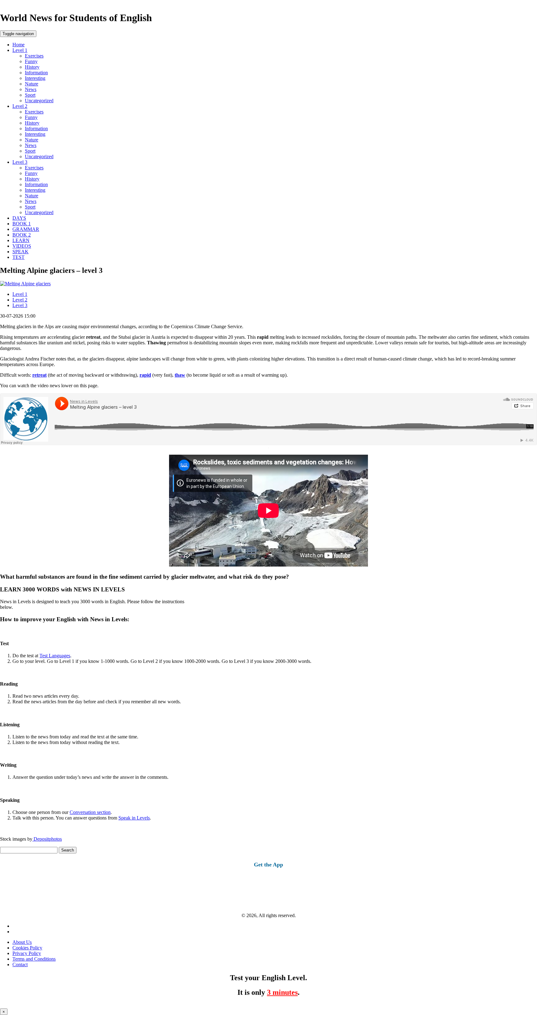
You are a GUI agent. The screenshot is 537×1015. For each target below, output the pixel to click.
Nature (31, 83)
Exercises (34, 55)
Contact (20, 964)
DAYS (19, 218)
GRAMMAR (25, 229)
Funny (31, 61)
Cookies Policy (27, 947)
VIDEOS (21, 246)
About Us (22, 942)
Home (18, 44)
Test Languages (54, 655)
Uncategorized (39, 100)
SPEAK (20, 251)
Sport (30, 95)
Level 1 (19, 50)
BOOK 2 (21, 234)
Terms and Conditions (34, 959)
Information (36, 72)
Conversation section (90, 812)
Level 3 (19, 162)
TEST (18, 257)
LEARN (21, 240)
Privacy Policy (26, 953)
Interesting (35, 78)
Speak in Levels (134, 817)
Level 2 (19, 106)
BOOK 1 (21, 223)
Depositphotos (47, 839)
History (32, 67)
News (30, 89)
